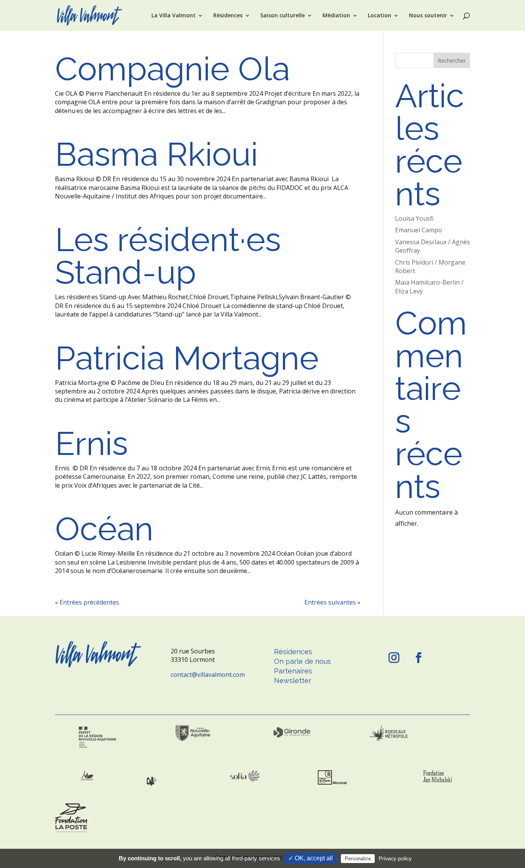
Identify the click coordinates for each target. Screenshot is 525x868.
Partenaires (293, 671)
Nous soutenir (428, 16)
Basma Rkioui (156, 154)
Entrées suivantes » (332, 602)
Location (379, 16)
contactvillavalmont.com (208, 674)
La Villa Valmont (173, 16)
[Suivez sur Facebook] (418, 657)
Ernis (95, 443)
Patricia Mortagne (187, 358)
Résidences (228, 16)
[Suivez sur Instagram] (394, 657)
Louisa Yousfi (414, 218)
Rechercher (452, 60)
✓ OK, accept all (310, 858)
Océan (104, 529)
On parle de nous (302, 661)
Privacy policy (395, 858)
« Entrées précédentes (87, 602)
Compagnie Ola (172, 69)
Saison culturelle (282, 16)
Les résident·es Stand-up (168, 256)
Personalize (358, 858)
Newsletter (292, 680)
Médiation (336, 16)
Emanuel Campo (418, 230)
